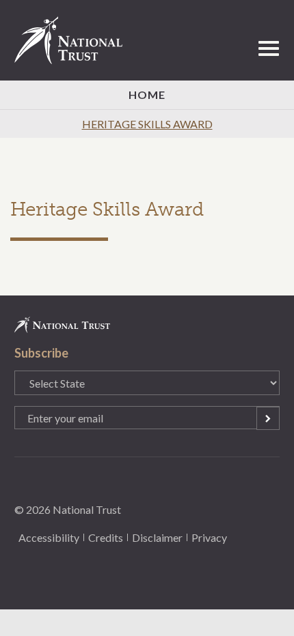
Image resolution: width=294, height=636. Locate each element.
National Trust (74, 40)
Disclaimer (157, 537)
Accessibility (48, 537)
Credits (105, 537)
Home (147, 94)
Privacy (209, 537)
